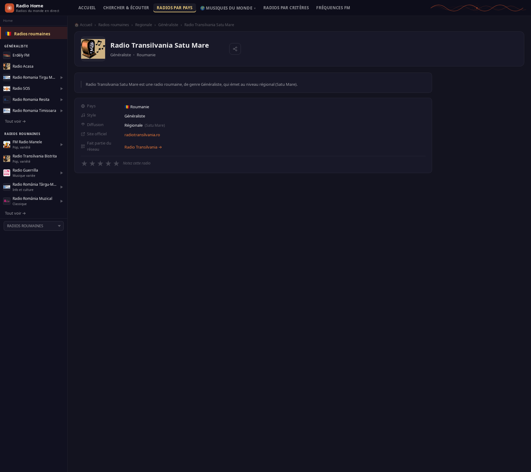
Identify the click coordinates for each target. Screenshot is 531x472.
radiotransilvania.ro (142, 134)
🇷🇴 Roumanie (136, 106)
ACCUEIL (87, 7)
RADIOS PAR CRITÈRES (286, 7)
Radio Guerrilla (25, 170)
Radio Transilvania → (143, 147)
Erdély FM (21, 55)
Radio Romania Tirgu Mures (35, 77)
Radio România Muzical (32, 198)
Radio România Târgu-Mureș (35, 184)
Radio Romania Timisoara (34, 110)
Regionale (143, 24)
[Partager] (235, 49)
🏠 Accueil (83, 24)
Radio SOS (21, 88)
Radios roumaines (32, 34)
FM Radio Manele (27, 142)
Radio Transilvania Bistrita (35, 156)
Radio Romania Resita (31, 99)
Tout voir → (15, 121)
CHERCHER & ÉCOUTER (126, 7)
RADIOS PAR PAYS (175, 7)
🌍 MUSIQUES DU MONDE (228, 8)
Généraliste (168, 24)
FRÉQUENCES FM (333, 7)
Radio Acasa (23, 66)
